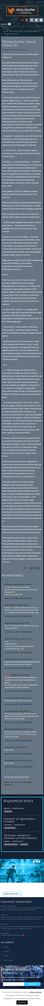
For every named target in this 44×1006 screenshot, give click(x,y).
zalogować (16, 782)
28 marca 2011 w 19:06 (23, 729)
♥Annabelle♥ (5, 933)
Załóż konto (40, 2)
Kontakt (6, 951)
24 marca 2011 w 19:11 (21, 698)
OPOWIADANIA (10, 828)
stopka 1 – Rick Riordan (8, 906)
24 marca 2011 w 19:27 (20, 711)
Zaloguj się (29, 2)
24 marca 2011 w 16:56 (22, 659)
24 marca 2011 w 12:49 (21, 584)
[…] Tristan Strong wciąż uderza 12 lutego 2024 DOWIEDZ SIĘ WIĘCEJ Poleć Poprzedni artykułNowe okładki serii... (22, 909)
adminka (7, 808)
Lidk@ (7, 675)
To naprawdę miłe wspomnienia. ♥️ (12, 935)
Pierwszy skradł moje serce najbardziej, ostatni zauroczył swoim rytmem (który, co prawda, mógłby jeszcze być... (22, 927)
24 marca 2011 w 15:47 (21, 639)
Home (5, 31)
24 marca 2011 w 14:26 (18, 605)
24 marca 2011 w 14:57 (19, 623)
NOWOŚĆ (8, 811)
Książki (6, 956)
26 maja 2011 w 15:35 (18, 747)
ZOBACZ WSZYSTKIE (11, 894)
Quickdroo (8, 825)
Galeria (6, 947)
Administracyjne (11, 844)
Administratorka (12, 49)
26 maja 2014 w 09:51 (24, 760)
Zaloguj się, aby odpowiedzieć (18, 598)
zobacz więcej (35, 992)
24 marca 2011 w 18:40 (19, 675)
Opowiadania (8, 960)
